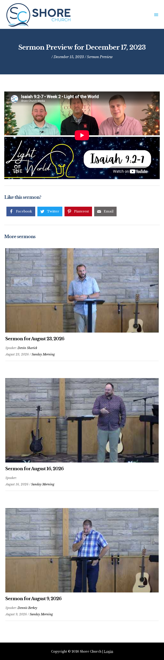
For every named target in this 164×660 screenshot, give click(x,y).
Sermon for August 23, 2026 (34, 338)
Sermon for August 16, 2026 (34, 468)
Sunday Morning (43, 354)
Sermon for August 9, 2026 (33, 598)
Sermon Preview (100, 57)
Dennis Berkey (27, 608)
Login (108, 651)
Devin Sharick (27, 348)
